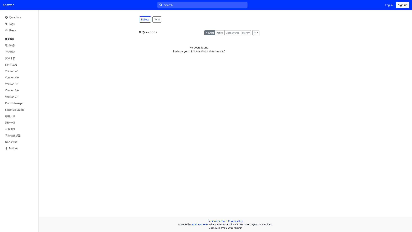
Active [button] (220, 32)
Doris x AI (11, 64)
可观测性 (10, 129)
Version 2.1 (12, 97)
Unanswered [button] (232, 32)
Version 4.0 (12, 77)
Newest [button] (210, 32)
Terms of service (217, 220)
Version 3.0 (12, 90)
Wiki (157, 19)
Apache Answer (200, 224)
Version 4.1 (12, 71)
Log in (389, 5)
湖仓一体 (10, 122)
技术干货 (10, 58)
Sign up (402, 5)
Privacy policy (235, 220)
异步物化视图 (13, 135)
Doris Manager (14, 103)
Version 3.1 (12, 84)
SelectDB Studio (14, 109)
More (245, 32)
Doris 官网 (11, 142)
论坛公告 (10, 45)
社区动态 (10, 51)
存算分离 (10, 116)
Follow (145, 19)
